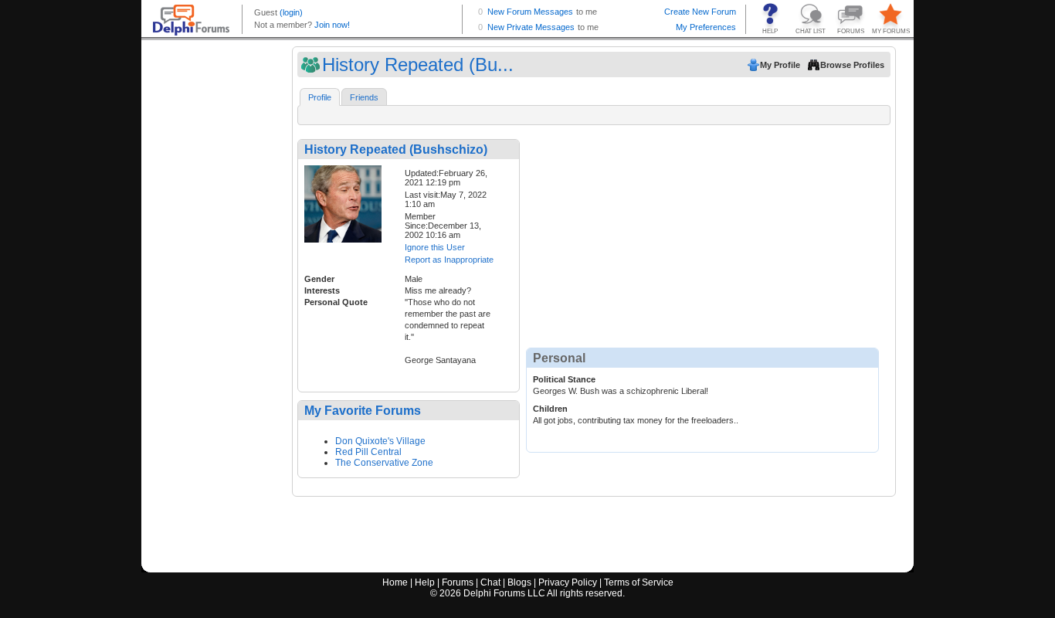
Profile (319, 97)
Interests (322, 290)
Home (395, 582)
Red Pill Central (368, 452)
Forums (457, 582)
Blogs (519, 582)
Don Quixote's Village (380, 441)
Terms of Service (638, 582)
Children (550, 408)
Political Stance (564, 379)
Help (425, 582)
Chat (490, 582)
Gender (319, 279)
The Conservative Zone (384, 462)
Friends (364, 97)
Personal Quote (336, 302)
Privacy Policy (567, 582)
